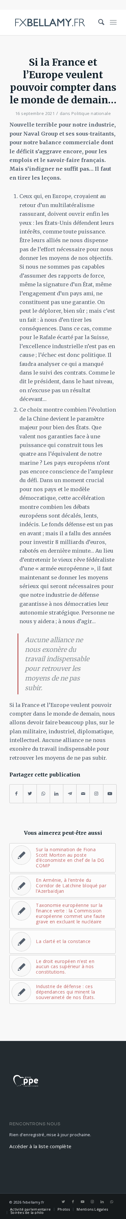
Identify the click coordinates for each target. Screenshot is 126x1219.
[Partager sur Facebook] (16, 794)
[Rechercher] (98, 22)
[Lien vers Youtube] (109, 794)
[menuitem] (98, 22)
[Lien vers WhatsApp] (112, 1201)
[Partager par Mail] (83, 794)
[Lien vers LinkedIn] (102, 1201)
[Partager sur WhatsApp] (43, 794)
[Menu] (113, 22)
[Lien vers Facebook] (73, 1201)
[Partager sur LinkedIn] (56, 794)
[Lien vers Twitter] (63, 1201)
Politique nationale (91, 113)
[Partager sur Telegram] (69, 794)
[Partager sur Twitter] (29, 794)
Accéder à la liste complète (40, 1146)
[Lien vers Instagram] (96, 794)
